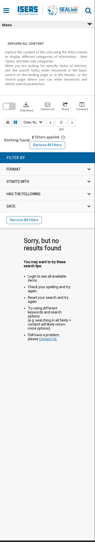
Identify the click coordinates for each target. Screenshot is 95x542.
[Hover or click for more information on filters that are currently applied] (63, 137)
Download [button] (26, 106)
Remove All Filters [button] (47, 145)
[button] (47, 106)
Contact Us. (48, 339)
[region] (47, 190)
